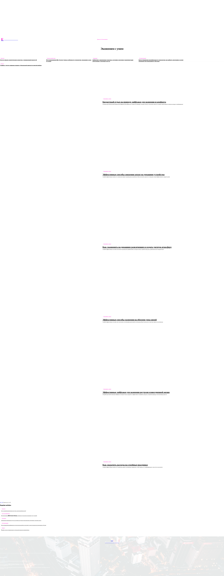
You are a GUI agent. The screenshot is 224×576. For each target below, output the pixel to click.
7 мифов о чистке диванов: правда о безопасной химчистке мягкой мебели (20, 65)
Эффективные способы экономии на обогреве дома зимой (130, 319)
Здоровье (4, 518)
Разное (2, 63)
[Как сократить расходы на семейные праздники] (50, 464)
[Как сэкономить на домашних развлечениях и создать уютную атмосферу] (50, 246)
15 (2, 502)
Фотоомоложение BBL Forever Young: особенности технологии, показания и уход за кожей (19, 515)
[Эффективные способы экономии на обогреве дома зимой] (50, 319)
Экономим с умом (112, 53)
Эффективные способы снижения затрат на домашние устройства (133, 174)
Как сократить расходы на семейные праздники (125, 464)
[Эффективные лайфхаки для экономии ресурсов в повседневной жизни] (50, 391)
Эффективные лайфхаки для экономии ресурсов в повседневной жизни (136, 392)
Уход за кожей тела (6, 513)
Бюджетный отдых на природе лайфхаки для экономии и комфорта (134, 101)
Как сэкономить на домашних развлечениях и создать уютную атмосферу (137, 247)
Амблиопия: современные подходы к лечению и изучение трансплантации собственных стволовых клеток (21, 520)
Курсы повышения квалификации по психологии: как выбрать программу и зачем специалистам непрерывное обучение (23, 525)
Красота (3, 508)
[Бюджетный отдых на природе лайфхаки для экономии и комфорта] (50, 101)
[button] (146, 39)
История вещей (5, 523)
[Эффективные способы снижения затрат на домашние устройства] (50, 174)
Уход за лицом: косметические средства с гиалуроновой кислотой (13, 510)
